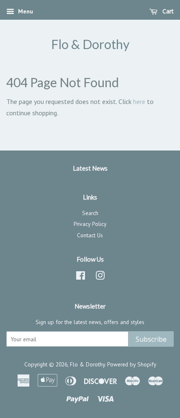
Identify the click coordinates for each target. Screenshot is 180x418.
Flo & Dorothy (90, 44)
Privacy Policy (90, 224)
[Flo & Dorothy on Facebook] (80, 277)
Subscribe (151, 339)
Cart (167, 11)
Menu (24, 11)
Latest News (90, 168)
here (139, 101)
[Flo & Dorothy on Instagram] (100, 277)
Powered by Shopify (131, 364)
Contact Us (90, 235)
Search (90, 213)
